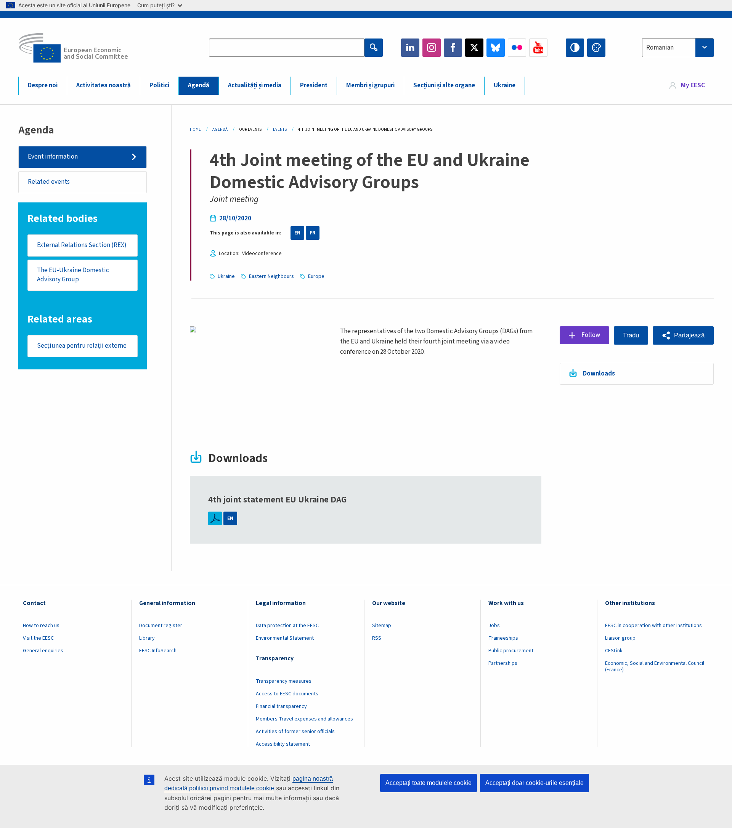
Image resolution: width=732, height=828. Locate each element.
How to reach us (41, 625)
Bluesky (495, 48)
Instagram (431, 48)
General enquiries (43, 651)
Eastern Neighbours (271, 276)
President (313, 85)
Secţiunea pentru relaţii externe (82, 345)
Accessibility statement (283, 744)
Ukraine (504, 85)
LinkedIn (410, 48)
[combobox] (678, 47)
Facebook (453, 48)
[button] (683, 335)
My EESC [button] (693, 85)
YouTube (538, 48)
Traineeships (503, 638)
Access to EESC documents (287, 694)
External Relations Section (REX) (82, 245)
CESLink (614, 651)
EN (297, 233)
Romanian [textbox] (660, 47)
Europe (316, 276)
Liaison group (620, 638)
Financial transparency (281, 706)
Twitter (474, 48)
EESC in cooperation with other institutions (653, 625)
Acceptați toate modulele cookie (428, 783)
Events (280, 129)
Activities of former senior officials (295, 731)
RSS (376, 638)
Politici (159, 85)
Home (195, 129)
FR (313, 233)
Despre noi (43, 85)
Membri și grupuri (370, 85)
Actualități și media (254, 85)
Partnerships (502, 663)
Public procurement (510, 651)
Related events (49, 181)
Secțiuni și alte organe (444, 85)
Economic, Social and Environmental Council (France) (654, 667)
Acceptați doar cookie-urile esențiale (534, 783)
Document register (160, 625)
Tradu (631, 335)
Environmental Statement (285, 638)
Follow (590, 335)
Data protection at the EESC (287, 625)
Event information (53, 156)
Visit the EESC (38, 638)
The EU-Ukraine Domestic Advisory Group (73, 275)
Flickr (517, 48)
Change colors (596, 48)
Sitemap (381, 625)
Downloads (599, 373)
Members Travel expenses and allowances (304, 719)
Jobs (494, 625)
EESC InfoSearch (158, 651)
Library (147, 638)
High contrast (575, 48)
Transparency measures (283, 681)
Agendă (198, 85)
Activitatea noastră (103, 85)
